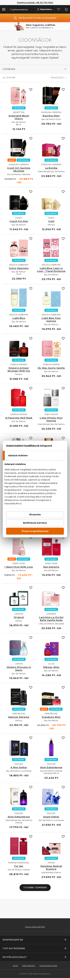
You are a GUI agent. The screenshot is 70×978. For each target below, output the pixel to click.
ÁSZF (15, 965)
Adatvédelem (29, 965)
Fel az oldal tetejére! (35, 927)
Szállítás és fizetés (48, 965)
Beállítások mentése (35, 523)
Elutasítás (35, 514)
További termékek (35, 887)
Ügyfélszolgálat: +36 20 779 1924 (35, 2)
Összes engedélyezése (35, 531)
